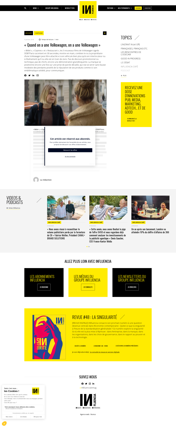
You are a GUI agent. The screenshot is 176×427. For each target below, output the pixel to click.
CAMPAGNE (39, 33)
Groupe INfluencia (51, 8)
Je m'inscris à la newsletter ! (132, 120)
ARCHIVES (28, 33)
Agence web (84, 414)
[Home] (88, 10)
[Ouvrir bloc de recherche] (25, 8)
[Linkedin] (33, 75)
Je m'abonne (44, 287)
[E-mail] (38, 75)
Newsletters (70, 8)
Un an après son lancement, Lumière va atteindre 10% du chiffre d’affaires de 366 (150, 230)
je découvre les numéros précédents (127, 346)
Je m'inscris (132, 287)
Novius (93, 414)
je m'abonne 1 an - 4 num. (101, 346)
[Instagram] (90, 384)
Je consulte (88, 287)
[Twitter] (29, 75)
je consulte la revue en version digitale (104, 352)
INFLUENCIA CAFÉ (54, 222)
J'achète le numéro (80, 346)
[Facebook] (25, 75)
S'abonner (138, 8)
